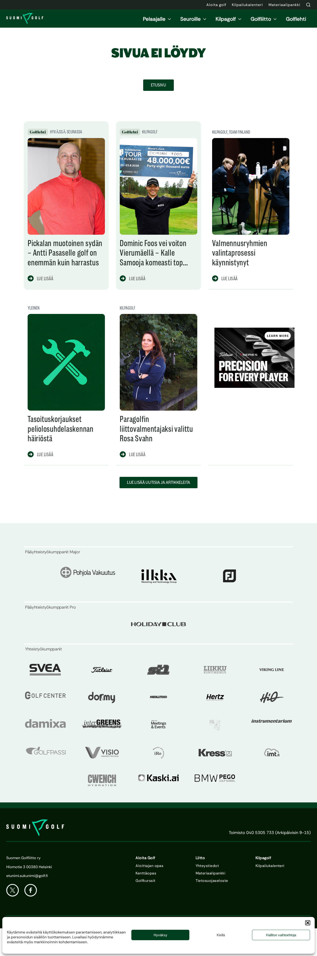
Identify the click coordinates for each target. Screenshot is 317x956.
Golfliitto (261, 19)
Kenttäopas (146, 873)
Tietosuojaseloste (212, 880)
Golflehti (296, 19)
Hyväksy (160, 935)
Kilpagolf (226, 19)
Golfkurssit (145, 880)
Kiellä (221, 935)
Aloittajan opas (149, 866)
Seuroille (190, 19)
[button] (307, 922)
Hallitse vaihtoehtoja (281, 935)
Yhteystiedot (207, 866)
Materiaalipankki (211, 873)
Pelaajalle (154, 19)
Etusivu (158, 85)
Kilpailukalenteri (270, 866)
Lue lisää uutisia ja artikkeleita (158, 482)
